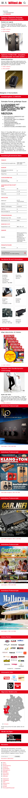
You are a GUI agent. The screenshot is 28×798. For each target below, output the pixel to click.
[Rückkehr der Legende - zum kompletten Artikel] (14, 42)
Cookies (5, 784)
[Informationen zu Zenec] (18, 669)
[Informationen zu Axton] (20, 641)
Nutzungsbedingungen (9, 787)
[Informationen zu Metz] (14, 657)
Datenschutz (6, 783)
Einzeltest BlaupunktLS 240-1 (18, 321)
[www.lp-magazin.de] (10, 688)
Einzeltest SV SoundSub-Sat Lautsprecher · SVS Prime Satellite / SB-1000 (7, 278)
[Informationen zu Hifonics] (19, 652)
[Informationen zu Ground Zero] (5, 652)
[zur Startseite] (15, 3)
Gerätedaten (6, 768)
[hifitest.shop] (18, 688)
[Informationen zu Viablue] (21, 665)
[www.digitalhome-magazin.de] (7, 681)
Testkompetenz (7, 765)
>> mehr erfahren (5, 365)
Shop (4, 762)
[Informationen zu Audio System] (13, 641)
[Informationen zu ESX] (7, 649)
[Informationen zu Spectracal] (7, 665)
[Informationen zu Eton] (13, 648)
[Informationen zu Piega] (14, 660)
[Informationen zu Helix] (12, 653)
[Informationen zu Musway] (21, 657)
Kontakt (5, 786)
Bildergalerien (6, 770)
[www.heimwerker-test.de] (21, 681)
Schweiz (6, 724)
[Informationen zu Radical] (21, 661)
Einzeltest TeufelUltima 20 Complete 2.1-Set (6, 301)
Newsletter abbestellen (7, 758)
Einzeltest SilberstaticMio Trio (19, 276)
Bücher (5, 764)
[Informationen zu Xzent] (10, 669)
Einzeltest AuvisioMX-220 (18, 300)
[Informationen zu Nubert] (7, 661)
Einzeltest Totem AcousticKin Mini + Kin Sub (7, 321)
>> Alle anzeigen (5, 31)
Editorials (5, 776)
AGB (4, 781)
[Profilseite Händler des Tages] (14, 738)
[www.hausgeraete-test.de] (14, 681)
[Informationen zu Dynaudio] (14, 645)
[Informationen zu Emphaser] (21, 645)
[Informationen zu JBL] (25, 653)
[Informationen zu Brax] (7, 645)
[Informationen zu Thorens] (14, 664)
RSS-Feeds (6, 773)
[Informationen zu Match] (7, 657)
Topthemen (6, 774)
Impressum (6, 778)
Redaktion (5, 767)
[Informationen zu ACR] (7, 641)
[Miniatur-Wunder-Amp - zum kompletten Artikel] (14, 80)
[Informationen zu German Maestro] (20, 648)
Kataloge (5, 771)
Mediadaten (6, 780)
